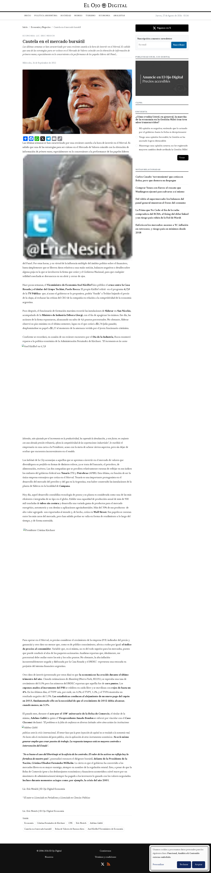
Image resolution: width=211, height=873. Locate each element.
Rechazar (184, 865)
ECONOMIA (104, 15)
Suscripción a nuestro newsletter (154, 39)
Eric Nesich (81, 823)
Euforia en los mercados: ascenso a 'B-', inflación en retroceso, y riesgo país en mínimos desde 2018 (161, 229)
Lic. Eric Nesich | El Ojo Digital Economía (43, 811)
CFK (70, 823)
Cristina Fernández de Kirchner (51, 823)
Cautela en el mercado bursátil (37, 829)
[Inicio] (105, 5)
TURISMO (91, 15)
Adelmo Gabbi (96, 823)
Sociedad (66, 15)
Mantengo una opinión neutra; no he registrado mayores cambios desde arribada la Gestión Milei (163, 148)
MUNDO (78, 15)
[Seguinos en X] (102, 864)
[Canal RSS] (108, 864)
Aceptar (198, 865)
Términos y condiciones (105, 857)
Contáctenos (105, 851)
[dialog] (179, 858)
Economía (28, 823)
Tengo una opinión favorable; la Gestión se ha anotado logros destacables (162, 139)
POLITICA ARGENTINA (45, 15)
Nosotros (49, 857)
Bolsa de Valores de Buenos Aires (69, 829)
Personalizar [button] (158, 865)
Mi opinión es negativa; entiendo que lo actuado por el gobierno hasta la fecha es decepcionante (163, 130)
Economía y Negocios (41, 27)
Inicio (27, 15)
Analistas (119, 15)
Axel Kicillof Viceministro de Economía (105, 829)
